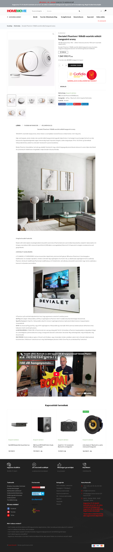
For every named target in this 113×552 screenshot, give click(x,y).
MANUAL (63, 52)
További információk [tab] (31, 125)
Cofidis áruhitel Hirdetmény (15, 493)
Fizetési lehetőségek (13, 488)
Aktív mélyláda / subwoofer (64, 485)
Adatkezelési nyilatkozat (14, 491)
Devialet (66, 100)
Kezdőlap (9, 26)
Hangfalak (59, 501)
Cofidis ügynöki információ (14, 495)
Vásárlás (63, 86)
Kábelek (58, 504)
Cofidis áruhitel (11, 497)
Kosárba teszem (76, 65)
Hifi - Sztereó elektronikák (63, 496)
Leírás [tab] (18, 125)
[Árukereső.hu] (37, 499)
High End (58, 499)
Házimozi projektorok (62, 493)
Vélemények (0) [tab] (47, 125)
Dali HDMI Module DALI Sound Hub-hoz (19, 445)
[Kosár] (104, 11)
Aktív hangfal (81, 98)
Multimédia (17, 26)
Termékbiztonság (12, 500)
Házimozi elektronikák (62, 491)
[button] (53, 34)
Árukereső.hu (35, 504)
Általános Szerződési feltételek (16, 486)
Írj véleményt (61, 33)
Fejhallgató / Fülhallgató (63, 488)
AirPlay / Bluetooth (71, 98)
